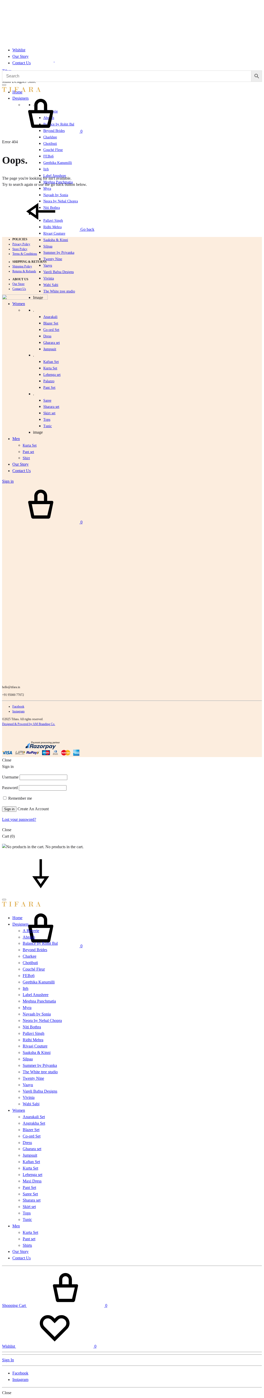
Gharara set (51, 343)
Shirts (27, 1245)
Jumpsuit (49, 349)
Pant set (29, 1239)
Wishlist (18, 50)
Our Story (20, 56)
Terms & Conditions (24, 254)
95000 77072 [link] (16, 695)
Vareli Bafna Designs (58, 272)
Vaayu (47, 265)
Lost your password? (19, 819)
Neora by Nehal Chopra (42, 1020)
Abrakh (29, 937)
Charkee (29, 956)
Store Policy (19, 249)
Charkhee (50, 137)
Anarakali (50, 317)
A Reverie (31, 930)
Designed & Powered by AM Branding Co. (28, 724)
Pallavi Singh (33, 1033)
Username (10, 777)
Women (18, 1110)
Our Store (18, 284)
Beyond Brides (35, 950)
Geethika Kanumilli (57, 163)
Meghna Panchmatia (39, 1001)
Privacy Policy (21, 244)
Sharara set (51, 407)
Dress (27, 1142)
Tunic (27, 1219)
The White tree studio (59, 291)
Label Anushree (35, 994)
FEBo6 (48, 156)
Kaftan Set (51, 362)
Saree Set (30, 1194)
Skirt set (49, 413)
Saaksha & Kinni (55, 240)
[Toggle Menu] (4, 85)
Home (17, 918)
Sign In (8, 1360)
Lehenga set (52, 375)
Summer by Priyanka (58, 253)
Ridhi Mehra (33, 1040)
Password (10, 787)
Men (16, 1226)
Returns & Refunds (24, 271)
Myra (47, 188)
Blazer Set (50, 323)
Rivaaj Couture (54, 233)
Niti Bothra (32, 1027)
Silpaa (47, 246)
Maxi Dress (32, 1181)
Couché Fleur (53, 150)
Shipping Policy (22, 266)
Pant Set (49, 388)
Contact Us (21, 63)
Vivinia (48, 278)
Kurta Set (50, 368)
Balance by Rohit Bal (40, 943)
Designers (20, 924)
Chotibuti (50, 144)
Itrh (46, 169)
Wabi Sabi (50, 285)
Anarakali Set (34, 1117)
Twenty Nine (52, 259)
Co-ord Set (51, 330)
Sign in (9, 809)
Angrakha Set (34, 1123)
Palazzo (48, 381)
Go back (86, 229)
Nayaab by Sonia (37, 1014)
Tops (27, 1213)
